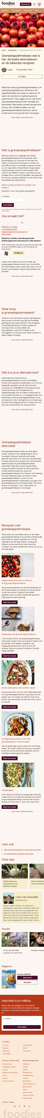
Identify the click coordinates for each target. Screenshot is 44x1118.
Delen (23, 76)
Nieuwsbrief (16, 10)
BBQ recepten (27, 1087)
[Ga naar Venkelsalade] (22, 775)
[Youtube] (29, 1106)
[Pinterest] (24, 1106)
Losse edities (6, 1054)
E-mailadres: (7, 1018)
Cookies (5, 1078)
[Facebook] (19, 1106)
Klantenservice (7, 1064)
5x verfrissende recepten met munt (18, 854)
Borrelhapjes (27, 1081)
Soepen (25, 1070)
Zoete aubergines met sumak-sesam (19, 687)
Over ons (5, 1045)
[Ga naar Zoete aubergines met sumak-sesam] (22, 672)
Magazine (5, 10)
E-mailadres (6, 196)
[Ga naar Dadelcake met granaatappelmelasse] (22, 619)
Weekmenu (28, 10)
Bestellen (27, 982)
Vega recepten (27, 1098)
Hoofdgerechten (28, 1075)
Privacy (4, 1075)
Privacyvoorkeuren (8, 1081)
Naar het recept (9, 602)
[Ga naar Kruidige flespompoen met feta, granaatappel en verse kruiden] (22, 723)
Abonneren (25, 4)
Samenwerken (27, 1045)
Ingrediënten (12, 50)
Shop (37, 10)
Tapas (25, 1089)
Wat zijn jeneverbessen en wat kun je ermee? (22, 849)
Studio (25, 1048)
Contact (5, 1070)
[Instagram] (14, 1106)
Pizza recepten (27, 1092)
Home (3, 50)
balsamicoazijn (34, 388)
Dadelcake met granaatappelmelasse (19, 634)
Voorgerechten (27, 1072)
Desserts (26, 1078)
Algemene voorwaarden (10, 1072)
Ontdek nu (18, 253)
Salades (25, 1067)
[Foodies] (8, 4)
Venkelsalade (8, 790)
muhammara (7, 388)
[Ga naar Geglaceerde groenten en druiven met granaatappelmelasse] (22, 565)
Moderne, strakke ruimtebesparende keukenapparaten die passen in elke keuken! (21, 239)
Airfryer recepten (28, 1095)
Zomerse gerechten (29, 1084)
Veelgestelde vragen (9, 1067)
